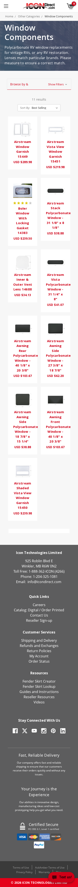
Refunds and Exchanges (39, 645)
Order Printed (52, 610)
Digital (33, 610)
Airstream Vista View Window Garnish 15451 (55, 151)
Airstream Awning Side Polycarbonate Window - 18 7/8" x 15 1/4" (25, 426)
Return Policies (39, 650)
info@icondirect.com (44, 581)
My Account (39, 656)
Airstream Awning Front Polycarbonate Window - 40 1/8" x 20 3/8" (58, 426)
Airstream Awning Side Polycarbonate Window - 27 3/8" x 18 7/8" (58, 355)
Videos (39, 702)
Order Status (39, 661)
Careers (39, 604)
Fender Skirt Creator (39, 681)
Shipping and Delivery (39, 640)
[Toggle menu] (6, 6)
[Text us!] (61, 878)
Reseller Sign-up (39, 620)
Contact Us (39, 615)
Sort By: (25, 108)
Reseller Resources (39, 697)
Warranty (44, 872)
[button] (39, 84)
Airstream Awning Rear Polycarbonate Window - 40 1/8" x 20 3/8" (25, 355)
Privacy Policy (24, 872)
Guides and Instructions (39, 691)
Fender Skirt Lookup (39, 686)
